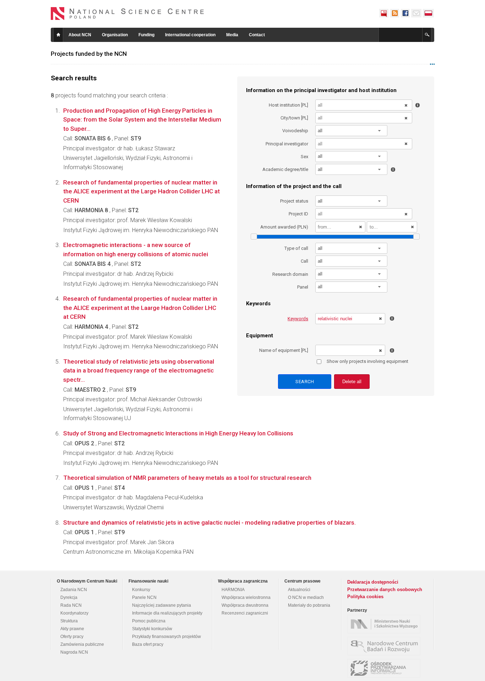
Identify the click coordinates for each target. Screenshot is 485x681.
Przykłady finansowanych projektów (166, 636)
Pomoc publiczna (148, 621)
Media (232, 34)
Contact (257, 34)
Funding (146, 34)
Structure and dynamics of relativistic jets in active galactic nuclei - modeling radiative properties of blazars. (209, 522)
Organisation (115, 34)
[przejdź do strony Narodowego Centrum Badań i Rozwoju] (385, 646)
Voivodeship (295, 130)
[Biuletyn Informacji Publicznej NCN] (383, 13)
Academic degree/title (285, 169)
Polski (428, 13)
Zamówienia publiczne (82, 644)
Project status (294, 201)
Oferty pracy (71, 636)
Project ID (298, 213)
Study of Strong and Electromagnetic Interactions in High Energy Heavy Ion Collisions (178, 433)
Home (58, 35)
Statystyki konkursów (152, 629)
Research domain (290, 274)
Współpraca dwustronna (245, 605)
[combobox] (351, 130)
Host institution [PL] (288, 105)
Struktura (69, 621)
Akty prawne (72, 629)
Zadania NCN (73, 590)
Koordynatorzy (74, 613)
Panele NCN (144, 597)
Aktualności (299, 590)
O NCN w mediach (306, 597)
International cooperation (190, 34)
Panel (302, 287)
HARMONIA (233, 590)
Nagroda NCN (74, 652)
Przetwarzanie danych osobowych (384, 589)
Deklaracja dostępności (372, 582)
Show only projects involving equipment (367, 361)
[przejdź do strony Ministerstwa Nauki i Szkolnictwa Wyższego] (385, 624)
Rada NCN (71, 605)
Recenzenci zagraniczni (245, 613)
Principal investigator (287, 143)
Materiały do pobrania (309, 605)
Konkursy (141, 590)
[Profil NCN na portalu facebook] (405, 13)
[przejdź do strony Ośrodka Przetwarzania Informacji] (385, 668)
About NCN (80, 34)
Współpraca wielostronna (246, 597)
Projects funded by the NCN (89, 53)
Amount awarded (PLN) (284, 227)
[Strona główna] (127, 13)
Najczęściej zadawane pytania (161, 605)
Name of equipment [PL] (283, 350)
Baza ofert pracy (147, 644)
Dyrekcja (68, 597)
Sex (304, 156)
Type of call (296, 248)
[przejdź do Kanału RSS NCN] (394, 13)
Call (304, 261)
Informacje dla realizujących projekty (167, 613)
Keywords (298, 318)
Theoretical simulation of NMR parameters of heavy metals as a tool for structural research (187, 477)
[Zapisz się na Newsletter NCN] (416, 13)
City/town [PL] (294, 117)
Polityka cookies (365, 596)
